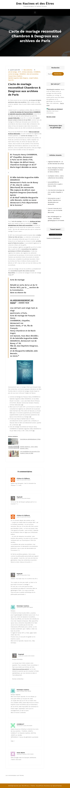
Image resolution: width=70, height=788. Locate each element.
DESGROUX (22, 74)
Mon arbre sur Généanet (55, 109)
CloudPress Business (43, 785)
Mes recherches (28, 70)
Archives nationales (27, 72)
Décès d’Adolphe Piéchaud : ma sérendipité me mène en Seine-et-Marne (56, 169)
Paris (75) (10, 80)
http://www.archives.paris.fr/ (21, 669)
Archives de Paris (35, 221)
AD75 (19, 72)
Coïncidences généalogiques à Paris (30, 439)
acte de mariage (12, 72)
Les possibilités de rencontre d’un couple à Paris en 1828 (55, 184)
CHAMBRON (37, 72)
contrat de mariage (13, 74)
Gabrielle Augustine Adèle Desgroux (18, 78)
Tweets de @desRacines (54, 238)
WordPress (25, 785)
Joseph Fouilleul (33, 78)
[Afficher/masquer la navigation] (35, 12)
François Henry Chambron (15, 76)
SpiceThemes (57, 785)
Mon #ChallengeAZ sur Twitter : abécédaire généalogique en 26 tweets (56, 218)
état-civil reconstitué (32, 74)
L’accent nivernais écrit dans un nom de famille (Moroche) (55, 210)
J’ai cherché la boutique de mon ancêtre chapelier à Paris (56, 192)
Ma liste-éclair (51, 116)
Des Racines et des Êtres (35, 3)
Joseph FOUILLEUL (14, 118)
